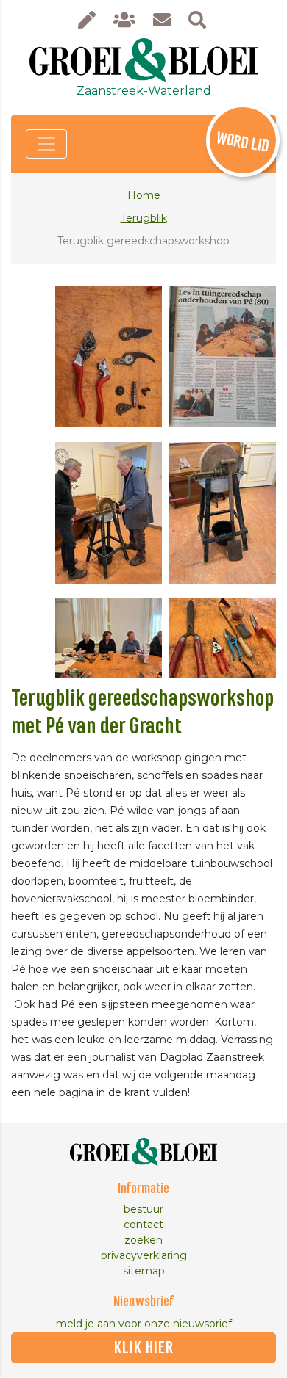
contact (143, 1224)
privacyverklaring (144, 1255)
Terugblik (144, 218)
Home (143, 195)
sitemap (144, 1270)
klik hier (144, 1348)
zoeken (143, 1240)
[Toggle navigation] (46, 144)
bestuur (143, 1209)
